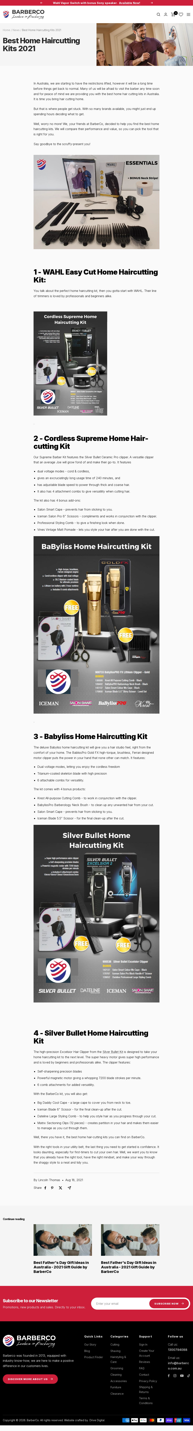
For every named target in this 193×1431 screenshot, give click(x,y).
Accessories (118, 1381)
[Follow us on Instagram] (174, 1375)
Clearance (117, 1393)
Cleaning (116, 1374)
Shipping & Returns (146, 1389)
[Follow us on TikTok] (188, 1375)
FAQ (141, 1368)
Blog (87, 1351)
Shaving (115, 1351)
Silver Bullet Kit (113, 1052)
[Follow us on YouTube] (182, 1376)
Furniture (115, 1387)
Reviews (144, 1362)
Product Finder (93, 1357)
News (16, 30)
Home (6, 30)
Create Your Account (146, 1353)
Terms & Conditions (146, 1400)
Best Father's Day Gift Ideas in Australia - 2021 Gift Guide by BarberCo (61, 1267)
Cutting (114, 1344)
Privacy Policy (148, 1381)
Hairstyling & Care (118, 1359)
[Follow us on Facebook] (169, 1375)
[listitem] (45, 1188)
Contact (144, 1374)
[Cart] (173, 14)
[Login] (165, 14)
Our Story (90, 1344)
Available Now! (129, 3)
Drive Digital (97, 1420)
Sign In (143, 1344)
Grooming (116, 1368)
